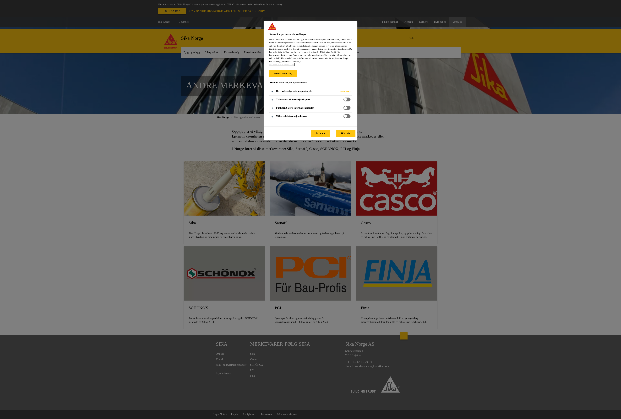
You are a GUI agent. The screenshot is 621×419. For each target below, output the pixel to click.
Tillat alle (345, 133)
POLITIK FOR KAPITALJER (281, 64)
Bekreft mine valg (283, 73)
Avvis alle (320, 133)
